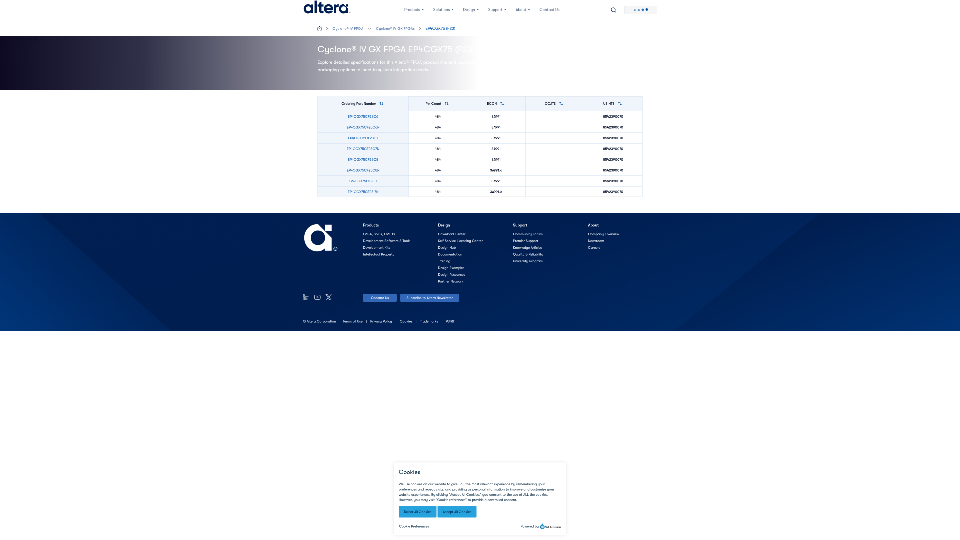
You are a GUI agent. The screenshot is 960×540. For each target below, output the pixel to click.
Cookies (406, 321)
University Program (528, 261)
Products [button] (412, 10)
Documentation (450, 254)
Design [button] (469, 10)
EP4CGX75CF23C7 (363, 138)
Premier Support (525, 241)
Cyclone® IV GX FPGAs (395, 28)
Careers (594, 248)
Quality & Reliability (528, 254)
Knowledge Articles (527, 248)
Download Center (452, 234)
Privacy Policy (381, 321)
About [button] (521, 10)
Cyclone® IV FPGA (347, 28)
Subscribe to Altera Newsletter (429, 298)
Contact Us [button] (550, 10)
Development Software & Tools (386, 241)
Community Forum (528, 234)
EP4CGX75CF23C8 (363, 160)
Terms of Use (353, 321)
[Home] (327, 10)
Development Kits (376, 248)
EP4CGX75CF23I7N (363, 192)
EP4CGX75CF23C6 (363, 116)
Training (444, 261)
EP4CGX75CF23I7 (363, 181)
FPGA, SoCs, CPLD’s (379, 234)
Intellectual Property (378, 254)
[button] (370, 28)
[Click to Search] (613, 10)
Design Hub (447, 248)
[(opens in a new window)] (306, 297)
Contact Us (380, 298)
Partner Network (450, 281)
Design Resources (451, 274)
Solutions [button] (441, 10)
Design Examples (451, 268)
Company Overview (603, 234)
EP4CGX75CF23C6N (363, 127)
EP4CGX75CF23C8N (363, 170)
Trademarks (429, 321)
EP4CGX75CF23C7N (363, 149)
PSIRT (450, 321)
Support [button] (495, 10)
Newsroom (596, 241)
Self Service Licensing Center (460, 241)
